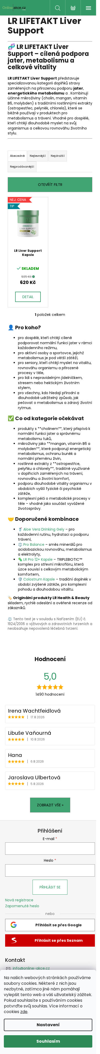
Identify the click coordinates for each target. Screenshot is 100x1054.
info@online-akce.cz (31, 968)
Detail (28, 296)
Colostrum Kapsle (39, 579)
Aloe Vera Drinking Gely (43, 529)
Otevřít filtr (50, 184)
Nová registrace (19, 900)
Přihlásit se (50, 887)
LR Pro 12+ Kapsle (38, 559)
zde (23, 1012)
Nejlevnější (38, 156)
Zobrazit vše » (50, 805)
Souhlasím (48, 1041)
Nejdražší (58, 156)
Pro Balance (33, 544)
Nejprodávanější (22, 167)
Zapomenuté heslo (22, 906)
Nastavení (48, 1025)
